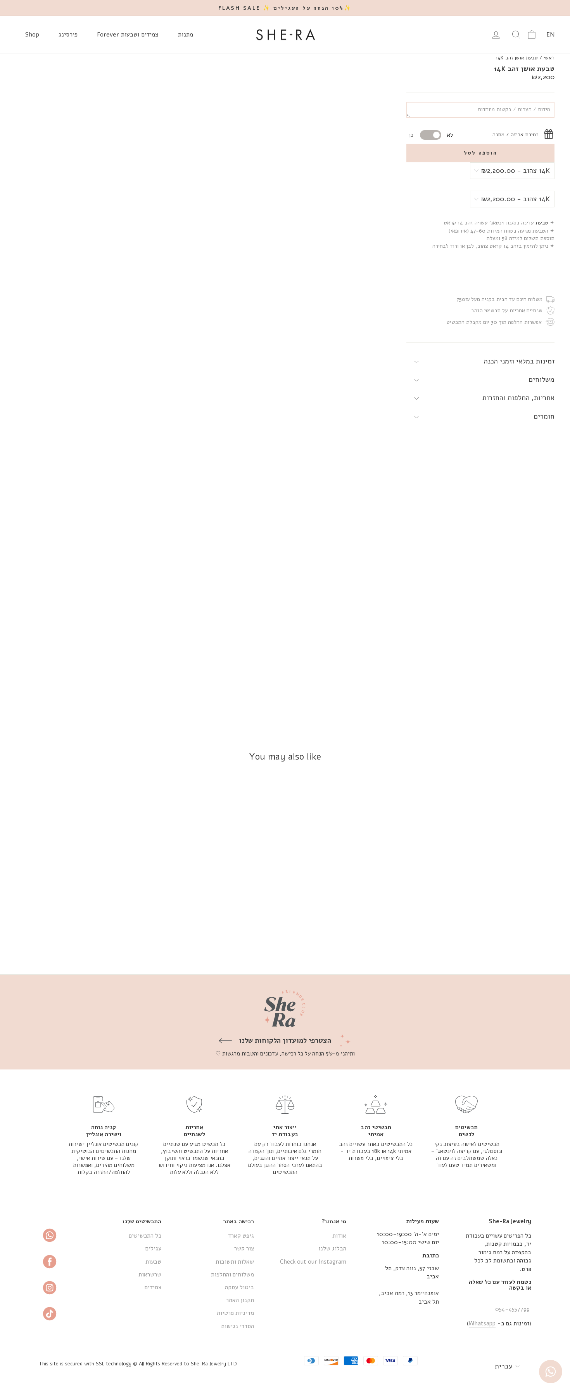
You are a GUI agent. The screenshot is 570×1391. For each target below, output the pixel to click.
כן (411, 135)
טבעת (541, 222)
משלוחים (541, 379)
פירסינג (68, 34)
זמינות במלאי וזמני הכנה (519, 361)
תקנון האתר (240, 1300)
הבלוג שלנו (332, 1248)
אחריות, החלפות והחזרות (518, 397)
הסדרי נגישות (237, 1326)
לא (450, 135)
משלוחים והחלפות (232, 1274)
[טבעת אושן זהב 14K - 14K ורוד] (480, 940)
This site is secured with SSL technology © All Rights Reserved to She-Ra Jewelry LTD (138, 1363)
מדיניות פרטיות (235, 1313)
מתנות (185, 34)
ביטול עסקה (239, 1287)
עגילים (153, 1248)
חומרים (544, 416)
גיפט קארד (241, 1236)
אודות (339, 1236)
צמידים (153, 1287)
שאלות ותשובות (235, 1262)
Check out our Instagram (313, 1262)
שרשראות (149, 1274)
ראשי (549, 57)
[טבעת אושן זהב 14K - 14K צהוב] (500, 940)
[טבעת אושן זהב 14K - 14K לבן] (490, 940)
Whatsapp (482, 1323)
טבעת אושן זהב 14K (517, 57)
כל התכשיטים (145, 1236)
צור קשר (244, 1248)
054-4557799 (512, 1309)
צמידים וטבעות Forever (128, 34)
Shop (32, 34)
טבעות (153, 1262)
